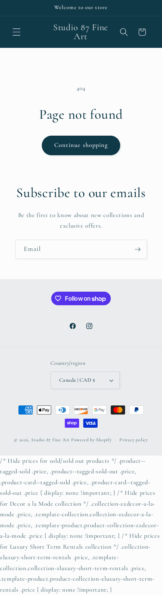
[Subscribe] (137, 249)
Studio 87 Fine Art (50, 439)
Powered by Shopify (91, 439)
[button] (17, 32)
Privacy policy (133, 439)
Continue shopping (81, 145)
